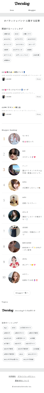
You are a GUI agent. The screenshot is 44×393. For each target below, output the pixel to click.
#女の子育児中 (23, 349)
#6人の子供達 (28, 359)
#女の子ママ (30, 343)
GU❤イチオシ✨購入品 (11, 107)
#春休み (7, 60)
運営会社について (22, 381)
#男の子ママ (19, 333)
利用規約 (12, 376)
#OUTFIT (32, 39)
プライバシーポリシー (26, 376)
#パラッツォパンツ (28, 110)
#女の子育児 (8, 349)
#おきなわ (7, 338)
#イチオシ (20, 44)
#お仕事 (36, 55)
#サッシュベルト (22, 55)
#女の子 (18, 343)
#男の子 (7, 333)
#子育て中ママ (25, 328)
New (12, 10)
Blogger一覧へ (22, 293)
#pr (5, 328)
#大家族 (36, 349)
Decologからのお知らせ (25, 311)
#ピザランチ (17, 50)
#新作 (6, 50)
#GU (16, 34)
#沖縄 (32, 338)
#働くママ (27, 34)
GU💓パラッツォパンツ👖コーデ (15, 90)
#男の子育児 (33, 333)
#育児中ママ (20, 338)
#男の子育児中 (9, 354)
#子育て (7, 343)
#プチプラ (19, 39)
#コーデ (32, 44)
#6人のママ (32, 354)
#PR (13, 328)
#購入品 (7, 34)
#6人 (21, 354)
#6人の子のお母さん (11, 359)
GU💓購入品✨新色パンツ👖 (13, 72)
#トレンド (7, 44)
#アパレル (7, 55)
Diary (39, 79)
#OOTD (7, 39)
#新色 (29, 50)
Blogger (32, 10)
